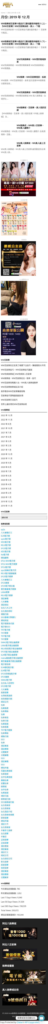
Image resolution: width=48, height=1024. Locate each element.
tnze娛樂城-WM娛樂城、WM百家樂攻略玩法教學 (27, 1013)
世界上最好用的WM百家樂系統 (14, 404)
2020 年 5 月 (6, 480)
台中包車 (4, 789)
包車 (3, 705)
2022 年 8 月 (6, 424)
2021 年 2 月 (6, 445)
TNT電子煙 (5, 630)
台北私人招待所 (7, 683)
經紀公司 (4, 702)
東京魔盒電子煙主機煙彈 (11, 661)
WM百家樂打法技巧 (9, 400)
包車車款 (4, 717)
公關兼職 (4, 755)
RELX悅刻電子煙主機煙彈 (11, 648)
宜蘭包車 (4, 783)
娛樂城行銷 (5, 799)
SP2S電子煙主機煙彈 (9, 651)
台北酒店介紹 (6, 811)
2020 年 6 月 (6, 475)
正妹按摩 (4, 839)
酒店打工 (4, 852)
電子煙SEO (5, 626)
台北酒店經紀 (6, 611)
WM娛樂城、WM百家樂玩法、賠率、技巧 (18, 378)
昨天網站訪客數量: (9, 893)
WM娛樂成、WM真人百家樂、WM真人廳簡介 (30, 126)
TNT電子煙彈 (6, 730)
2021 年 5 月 (6, 441)
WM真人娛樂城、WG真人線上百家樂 (31, 144)
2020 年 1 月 (6, 497)
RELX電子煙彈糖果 (8, 573)
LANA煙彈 (5, 592)
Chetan (20, 1022)
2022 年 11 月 (6, 419)
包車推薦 (4, 708)
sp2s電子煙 (6, 539)
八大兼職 (4, 601)
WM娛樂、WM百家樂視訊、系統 (31, 77)
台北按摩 (4, 833)
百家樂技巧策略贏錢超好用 (12, 395)
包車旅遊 (4, 724)
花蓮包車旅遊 (6, 771)
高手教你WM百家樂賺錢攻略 (13, 391)
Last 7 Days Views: (9, 897)
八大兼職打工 (6, 532)
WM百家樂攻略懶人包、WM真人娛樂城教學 (19, 382)
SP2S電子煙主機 (8, 586)
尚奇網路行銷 (6, 698)
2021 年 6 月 (6, 437)
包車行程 (4, 720)
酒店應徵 (4, 749)
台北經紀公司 (6, 858)
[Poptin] (41, 1018)
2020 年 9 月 (6, 463)
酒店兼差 (4, 745)
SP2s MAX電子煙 (8, 561)
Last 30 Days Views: (9, 902)
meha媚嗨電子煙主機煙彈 (12, 658)
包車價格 (4, 711)
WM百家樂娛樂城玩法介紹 (12, 387)
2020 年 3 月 (6, 488)
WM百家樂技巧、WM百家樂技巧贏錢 (16, 369)
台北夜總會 (5, 805)
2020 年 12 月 (6, 454)
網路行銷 (4, 614)
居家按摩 (4, 865)
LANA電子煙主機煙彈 (10, 645)
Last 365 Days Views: (10, 906)
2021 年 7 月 (6, 432)
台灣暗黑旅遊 (6, 695)
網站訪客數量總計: (9, 915)
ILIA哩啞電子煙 (7, 667)
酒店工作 (4, 824)
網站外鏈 (4, 767)
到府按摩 (4, 868)
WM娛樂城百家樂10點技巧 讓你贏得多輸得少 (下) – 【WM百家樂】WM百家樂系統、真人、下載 (23, 42)
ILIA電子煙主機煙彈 (9, 655)
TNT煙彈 (4, 633)
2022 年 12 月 (6, 415)
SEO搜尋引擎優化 (8, 617)
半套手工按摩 (6, 830)
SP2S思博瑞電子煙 (8, 673)
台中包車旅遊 (6, 777)
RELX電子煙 (6, 545)
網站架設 (4, 620)
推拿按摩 (4, 692)
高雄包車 (4, 780)
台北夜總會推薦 (7, 814)
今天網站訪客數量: (9, 889)
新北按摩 (4, 861)
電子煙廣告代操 (7, 623)
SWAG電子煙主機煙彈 (10, 642)
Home (3, 13)
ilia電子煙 (5, 554)
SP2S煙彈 (5, 583)
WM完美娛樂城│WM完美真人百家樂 (16, 374)
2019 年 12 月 (6, 501)
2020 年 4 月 (6, 484)
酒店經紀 (4, 604)
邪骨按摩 (4, 818)
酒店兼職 (4, 598)
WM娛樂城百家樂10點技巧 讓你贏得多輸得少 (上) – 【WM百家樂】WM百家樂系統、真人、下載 (23, 24)
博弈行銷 (4, 796)
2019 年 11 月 (6, 506)
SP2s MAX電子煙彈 (9, 564)
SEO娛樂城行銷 (7, 802)
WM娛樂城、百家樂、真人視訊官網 (31, 108)
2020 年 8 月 (6, 467)
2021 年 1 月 (6, 450)
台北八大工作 (6, 608)
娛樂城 (4, 786)
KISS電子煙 (5, 542)
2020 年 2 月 (6, 493)
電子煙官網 (5, 664)
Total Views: (6, 910)
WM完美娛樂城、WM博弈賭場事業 (31, 60)
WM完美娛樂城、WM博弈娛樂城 (31, 92)
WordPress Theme (19, 1016)
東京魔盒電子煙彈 (8, 589)
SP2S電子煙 (6, 548)
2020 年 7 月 (6, 471)
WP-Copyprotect (32, 1022)
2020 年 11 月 (6, 458)
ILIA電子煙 (5, 536)
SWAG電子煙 (6, 680)
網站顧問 (4, 557)
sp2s (3, 529)
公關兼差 (4, 752)
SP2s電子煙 (6, 567)
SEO (3, 739)
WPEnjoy (32, 1016)
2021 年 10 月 (6, 428)
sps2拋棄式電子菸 (8, 570)
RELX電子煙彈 (7, 595)
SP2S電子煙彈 (7, 576)
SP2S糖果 (5, 677)
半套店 (4, 836)
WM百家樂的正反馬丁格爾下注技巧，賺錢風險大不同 (23, 365)
